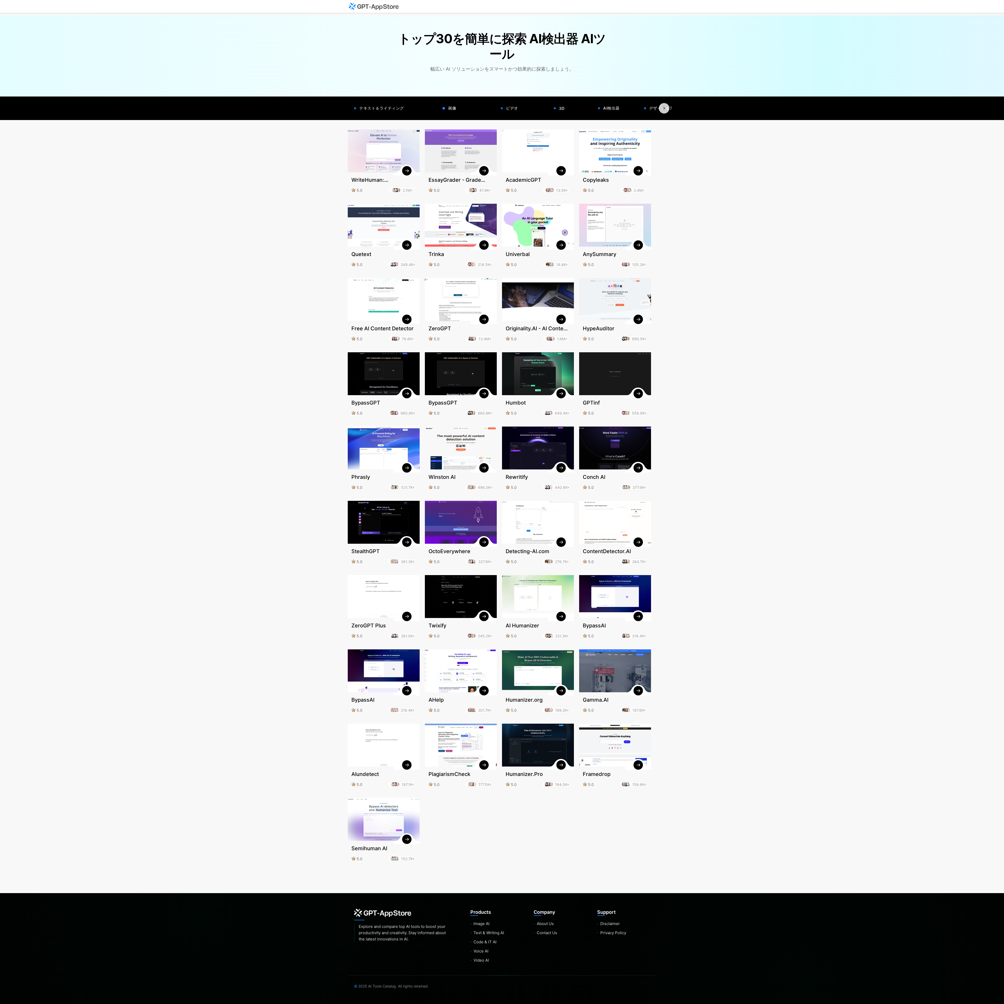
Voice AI (481, 951)
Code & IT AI (485, 941)
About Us (545, 923)
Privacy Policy (613, 932)
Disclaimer (610, 923)
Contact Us (547, 932)
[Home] (374, 6)
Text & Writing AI (489, 932)
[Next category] (664, 108)
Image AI (481, 923)
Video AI (481, 960)
